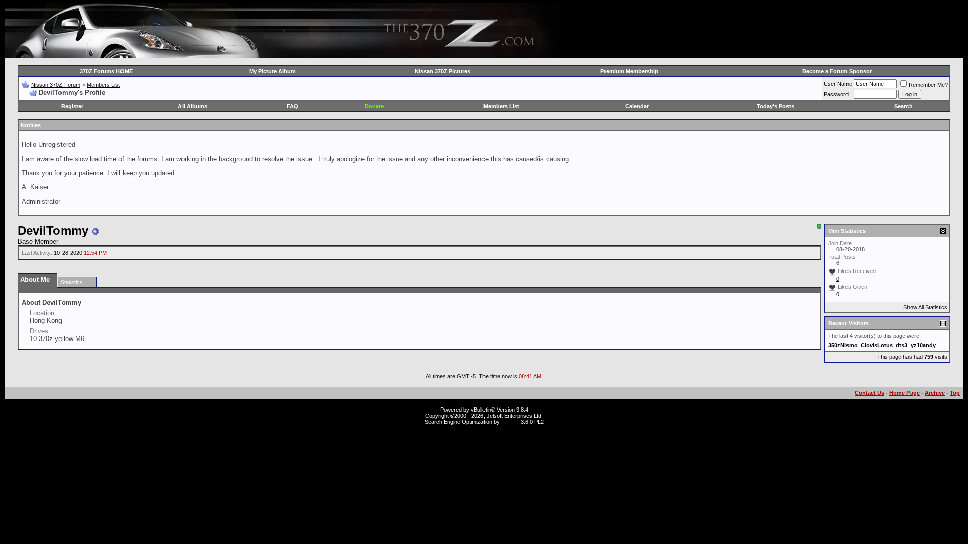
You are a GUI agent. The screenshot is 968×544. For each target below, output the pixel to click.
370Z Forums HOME (106, 71)
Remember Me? (928, 85)
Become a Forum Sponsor (837, 71)
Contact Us (869, 393)
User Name (838, 84)
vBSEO (510, 422)
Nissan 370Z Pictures (442, 71)
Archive (935, 393)
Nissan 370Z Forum (55, 85)
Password (836, 94)
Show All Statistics (925, 307)
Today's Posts (775, 106)
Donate (374, 106)
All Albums (192, 106)
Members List (103, 85)
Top (955, 393)
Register (72, 106)
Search (903, 106)
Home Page (904, 393)
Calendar (637, 106)
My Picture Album (272, 71)
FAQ (292, 106)
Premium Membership (629, 71)
